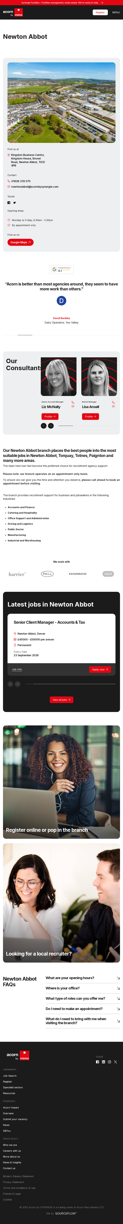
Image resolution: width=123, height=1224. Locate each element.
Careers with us (12, 1155)
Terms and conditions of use (19, 1192)
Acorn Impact (11, 1112)
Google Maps (18, 242)
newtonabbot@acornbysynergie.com (34, 186)
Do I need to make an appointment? (74, 1014)
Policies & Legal (12, 1198)
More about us (11, 1161)
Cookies (7, 1204)
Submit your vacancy (15, 1124)
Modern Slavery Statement (18, 1181)
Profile (48, 421)
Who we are (10, 1149)
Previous (43, 431)
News (6, 1129)
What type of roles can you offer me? (75, 1003)
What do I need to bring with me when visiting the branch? (76, 1026)
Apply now (98, 674)
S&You (6, 1135)
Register (100, 12)
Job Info (17, 674)
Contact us (9, 1173)
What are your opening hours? (70, 983)
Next (51, 431)
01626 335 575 (20, 181)
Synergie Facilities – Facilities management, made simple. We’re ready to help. (60, 2)
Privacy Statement (13, 1187)
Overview (8, 1118)
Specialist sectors (13, 1092)
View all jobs (60, 704)
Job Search (9, 1080)
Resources (9, 1098)
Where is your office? (63, 993)
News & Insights (12, 1167)
